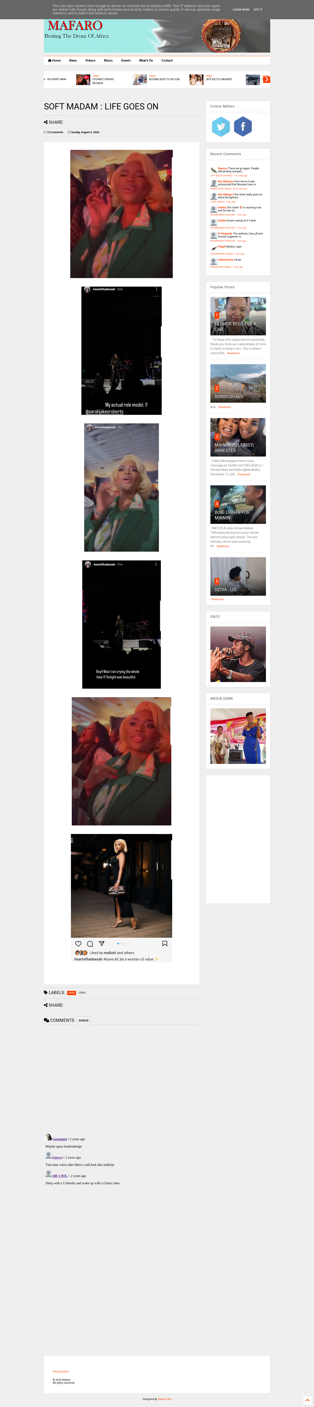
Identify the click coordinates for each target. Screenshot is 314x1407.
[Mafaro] (157, 50)
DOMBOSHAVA (229, 396)
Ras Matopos (226, 181)
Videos (90, 60)
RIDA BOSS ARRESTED (133, 79)
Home (56, 60)
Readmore (233, 353)
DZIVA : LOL (226, 589)
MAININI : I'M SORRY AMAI (248, 79)
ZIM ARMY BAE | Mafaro (221, 254)
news (66, 75)
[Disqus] (121, 1185)
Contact (167, 60)
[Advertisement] (238, 839)
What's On (146, 60)
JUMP (180, 79)
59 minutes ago (240, 188)
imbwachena (225, 259)
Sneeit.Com (165, 1399)
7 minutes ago (240, 175)
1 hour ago (231, 201)
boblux (222, 207)
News (73, 60)
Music (108, 60)
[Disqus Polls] (121, 1078)
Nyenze (222, 168)
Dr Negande (225, 233)
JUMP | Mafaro (217, 201)
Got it (258, 9)
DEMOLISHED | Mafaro (220, 188)
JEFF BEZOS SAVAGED (76, 79)
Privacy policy (61, 1371)
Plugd (221, 246)
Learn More (241, 9)
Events (126, 60)
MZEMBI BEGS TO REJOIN (222, 215)
